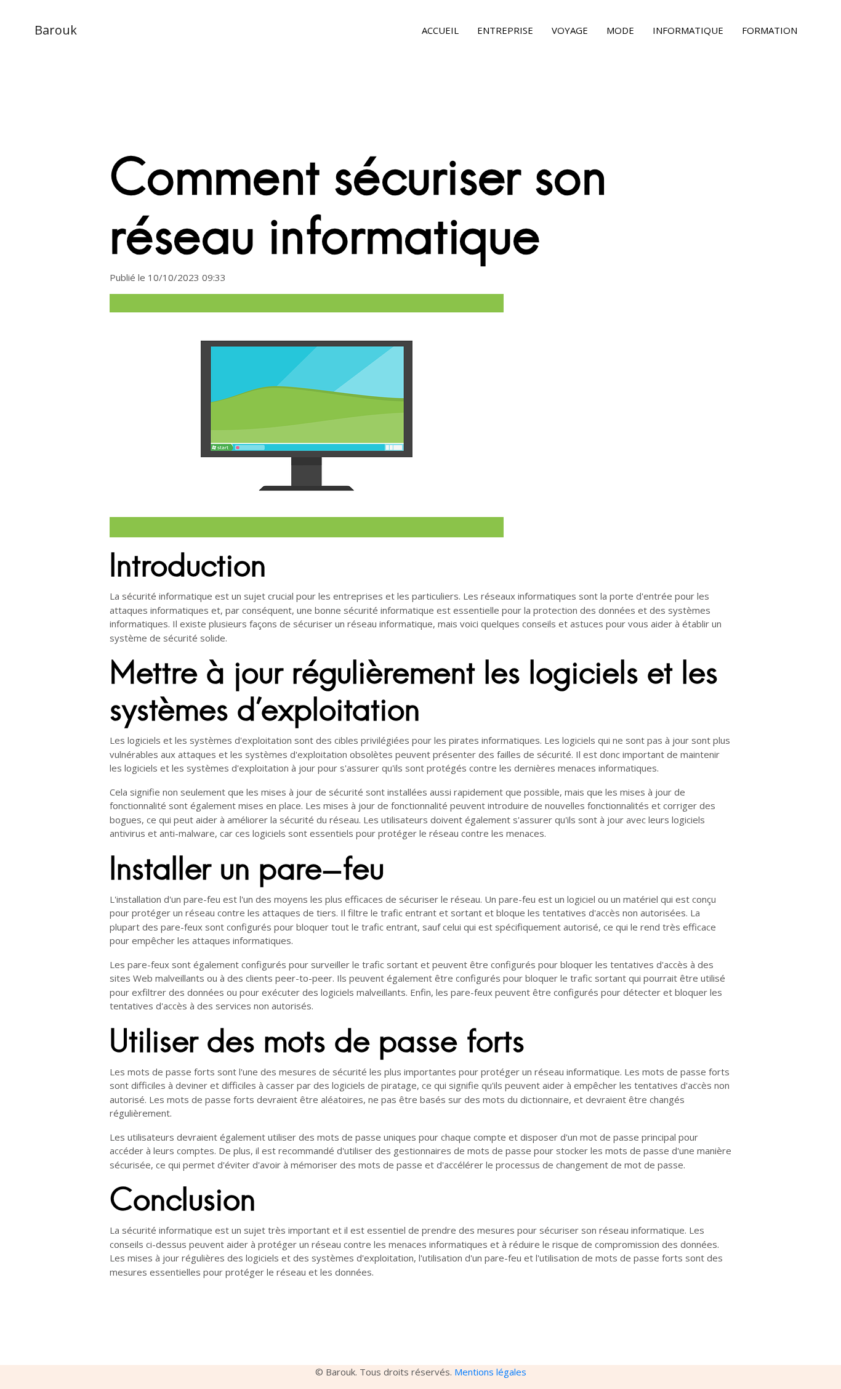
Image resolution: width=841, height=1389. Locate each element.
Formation (769, 30)
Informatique (688, 30)
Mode (620, 30)
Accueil (440, 30)
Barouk (55, 30)
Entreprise (505, 30)
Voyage (570, 30)
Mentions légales (490, 1372)
